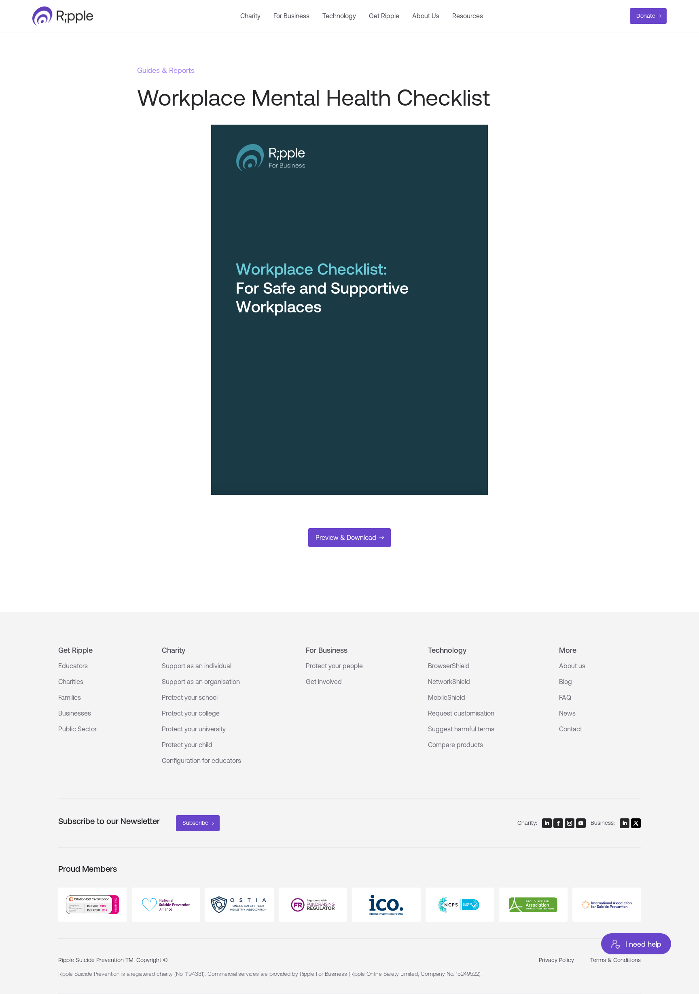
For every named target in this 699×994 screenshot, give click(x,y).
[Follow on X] (636, 823)
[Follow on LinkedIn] (547, 823)
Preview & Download (346, 537)
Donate (645, 16)
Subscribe (195, 823)
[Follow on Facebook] (558, 823)
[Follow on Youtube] (581, 823)
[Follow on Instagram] (569, 823)
